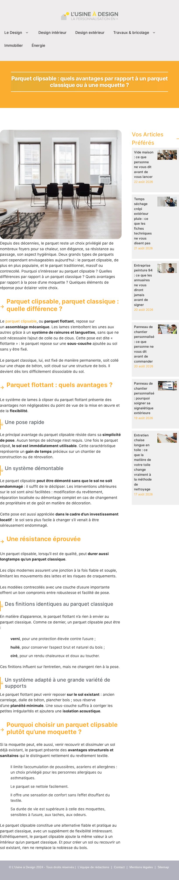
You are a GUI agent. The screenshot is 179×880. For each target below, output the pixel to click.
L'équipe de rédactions (93, 867)
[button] (27, 33)
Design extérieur (90, 32)
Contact (119, 867)
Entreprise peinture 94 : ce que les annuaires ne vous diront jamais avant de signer (143, 285)
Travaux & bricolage (131, 32)
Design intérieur (52, 32)
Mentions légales (141, 867)
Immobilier (13, 45)
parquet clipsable (21, 321)
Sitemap (163, 867)
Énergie (38, 45)
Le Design (13, 32)
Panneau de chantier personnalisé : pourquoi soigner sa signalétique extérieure (144, 398)
